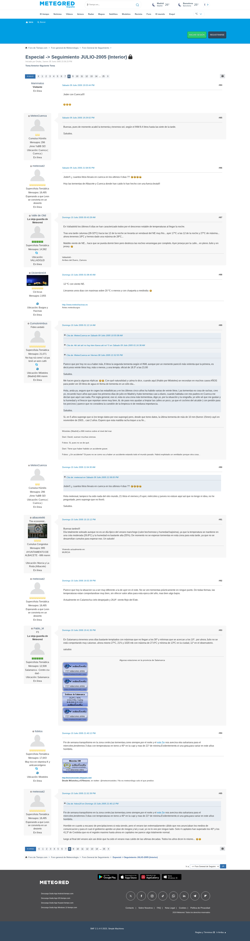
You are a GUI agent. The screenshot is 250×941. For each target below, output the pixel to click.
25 (103, 76)
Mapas (101, 14)
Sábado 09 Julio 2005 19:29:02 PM (78, 118)
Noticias (58, 14)
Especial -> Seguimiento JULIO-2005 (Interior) (76, 57)
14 (96, 76)
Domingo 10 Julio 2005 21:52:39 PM (79, 793)
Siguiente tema (47, 65)
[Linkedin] (184, 896)
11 (82, 76)
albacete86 (38, 517)
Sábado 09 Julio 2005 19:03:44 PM (78, 85)
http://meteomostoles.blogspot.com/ (77, 778)
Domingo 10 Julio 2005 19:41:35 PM (79, 630)
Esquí (172, 14)
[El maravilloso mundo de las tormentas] (37, 369)
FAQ (159, 908)
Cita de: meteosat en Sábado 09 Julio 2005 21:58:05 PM (92, 477)
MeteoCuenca (39, 115)
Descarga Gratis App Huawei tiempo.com (57, 903)
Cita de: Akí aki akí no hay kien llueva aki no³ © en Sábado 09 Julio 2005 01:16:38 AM (106, 345)
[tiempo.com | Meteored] (54, 882)
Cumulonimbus (38, 323)
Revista (138, 14)
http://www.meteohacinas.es (75, 304)
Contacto (130, 908)
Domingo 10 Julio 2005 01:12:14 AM (78, 325)
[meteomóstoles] (37, 773)
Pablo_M (39, 628)
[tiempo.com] (57, 4)
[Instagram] (152, 896)
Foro (149, 14)
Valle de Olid (38, 215)
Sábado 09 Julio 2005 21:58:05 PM (78, 168)
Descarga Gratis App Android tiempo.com (57, 894)
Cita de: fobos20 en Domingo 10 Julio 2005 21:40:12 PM (92, 803)
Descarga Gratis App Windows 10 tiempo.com (59, 908)
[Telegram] (195, 896)
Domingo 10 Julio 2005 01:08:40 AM (78, 275)
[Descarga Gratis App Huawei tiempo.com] (150, 877)
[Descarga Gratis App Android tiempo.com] (107, 877)
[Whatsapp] (173, 896)
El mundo (160, 14)
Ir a (187, 866)
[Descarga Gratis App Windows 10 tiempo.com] (171, 877)
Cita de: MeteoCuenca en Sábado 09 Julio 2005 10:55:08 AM (95, 335)
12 (87, 76)
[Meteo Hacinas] (37, 303)
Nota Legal (170, 908)
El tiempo (44, 14)
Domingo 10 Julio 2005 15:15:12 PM (79, 519)
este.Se (161, 742)
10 (77, 76)
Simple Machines (116, 929)
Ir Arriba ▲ (221, 932)
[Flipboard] (206, 896)
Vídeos (69, 14)
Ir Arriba (30, 849)
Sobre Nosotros (145, 908)
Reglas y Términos (204, 932)
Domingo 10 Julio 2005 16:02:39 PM (79, 580)
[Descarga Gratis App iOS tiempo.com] (128, 877)
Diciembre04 (38, 272)
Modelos (126, 14)
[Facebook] (141, 896)
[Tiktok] (163, 896)
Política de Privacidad (200, 908)
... (100, 76)
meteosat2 (39, 165)
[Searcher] (137, 5)
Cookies (182, 908)
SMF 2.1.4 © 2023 (98, 929)
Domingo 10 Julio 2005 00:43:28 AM (78, 217)
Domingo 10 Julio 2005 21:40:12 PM (79, 733)
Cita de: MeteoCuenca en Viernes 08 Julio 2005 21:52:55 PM (95, 355)
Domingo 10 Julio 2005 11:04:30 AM (78, 467)
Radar (91, 14)
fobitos (39, 731)
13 (91, 76)
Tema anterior (32, 65)
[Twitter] (131, 896)
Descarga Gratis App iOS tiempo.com (55, 898)
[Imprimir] (222, 76)
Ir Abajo (30, 76)
